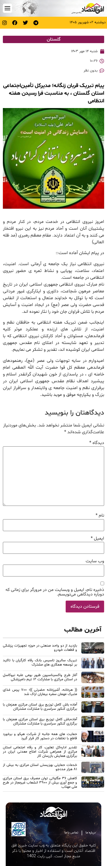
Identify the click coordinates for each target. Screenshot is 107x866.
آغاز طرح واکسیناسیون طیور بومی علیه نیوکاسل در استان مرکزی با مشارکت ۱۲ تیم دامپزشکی (40, 677)
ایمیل (97, 538)
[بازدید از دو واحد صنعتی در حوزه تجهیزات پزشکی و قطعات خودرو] (92, 648)
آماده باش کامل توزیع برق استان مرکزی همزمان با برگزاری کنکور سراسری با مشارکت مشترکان (40, 706)
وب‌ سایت (95, 561)
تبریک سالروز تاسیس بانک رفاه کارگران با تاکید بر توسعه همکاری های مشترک (40, 662)
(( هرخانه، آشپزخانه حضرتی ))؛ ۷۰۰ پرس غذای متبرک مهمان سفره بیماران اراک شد (40, 692)
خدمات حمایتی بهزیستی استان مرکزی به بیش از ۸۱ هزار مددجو (40, 767)
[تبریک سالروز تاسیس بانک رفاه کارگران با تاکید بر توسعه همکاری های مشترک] (92, 663)
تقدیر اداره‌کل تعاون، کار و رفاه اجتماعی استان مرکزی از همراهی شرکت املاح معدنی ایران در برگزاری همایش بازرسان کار (40, 752)
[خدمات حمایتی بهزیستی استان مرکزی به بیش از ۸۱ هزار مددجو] (92, 768)
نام (100, 515)
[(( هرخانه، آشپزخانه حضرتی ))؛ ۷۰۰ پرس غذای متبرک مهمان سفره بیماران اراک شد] (92, 693)
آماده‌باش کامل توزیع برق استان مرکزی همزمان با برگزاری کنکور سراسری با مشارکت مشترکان (40, 721)
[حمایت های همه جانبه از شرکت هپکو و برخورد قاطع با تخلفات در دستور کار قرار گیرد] (92, 737)
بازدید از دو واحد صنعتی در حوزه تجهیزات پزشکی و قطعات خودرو (40, 647)
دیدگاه (96, 443)
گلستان (53, 39)
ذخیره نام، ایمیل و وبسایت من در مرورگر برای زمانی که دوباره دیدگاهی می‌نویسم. (54, 592)
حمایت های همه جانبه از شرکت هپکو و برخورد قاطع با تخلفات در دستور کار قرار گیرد (40, 736)
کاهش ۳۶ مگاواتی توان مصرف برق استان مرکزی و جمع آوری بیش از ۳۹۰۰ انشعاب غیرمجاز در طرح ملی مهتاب (40, 783)
